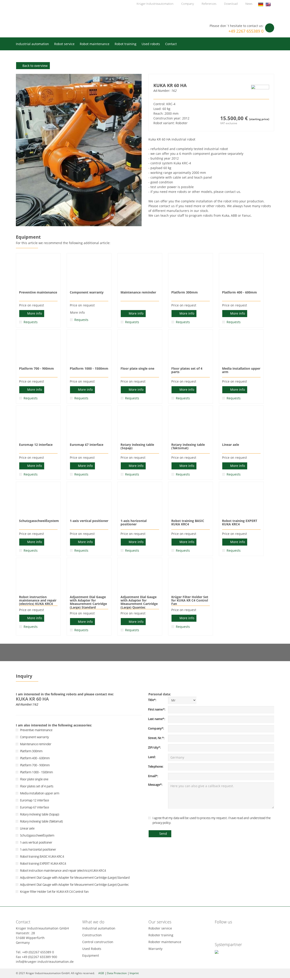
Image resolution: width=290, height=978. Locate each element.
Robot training (125, 44)
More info (34, 313)
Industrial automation (32, 44)
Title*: (152, 700)
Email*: (153, 776)
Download (231, 4)
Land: (152, 757)
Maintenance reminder (35, 744)
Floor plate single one (34, 779)
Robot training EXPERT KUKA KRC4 (43, 863)
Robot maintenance (94, 44)
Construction (92, 935)
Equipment (90, 955)
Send (163, 833)
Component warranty (34, 737)
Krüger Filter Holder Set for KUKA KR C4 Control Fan (54, 891)
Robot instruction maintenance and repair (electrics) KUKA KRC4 (63, 870)
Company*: (156, 728)
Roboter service (160, 928)
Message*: (155, 784)
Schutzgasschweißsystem (37, 835)
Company (187, 4)
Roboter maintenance (164, 942)
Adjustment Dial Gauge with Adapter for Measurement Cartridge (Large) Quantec (74, 884)
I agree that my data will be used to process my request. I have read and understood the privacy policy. (211, 820)
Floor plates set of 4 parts (36, 786)
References (209, 4)
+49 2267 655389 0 (245, 31)
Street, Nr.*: (156, 738)
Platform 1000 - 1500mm (36, 772)
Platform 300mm (31, 751)
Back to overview (35, 65)
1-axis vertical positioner (36, 842)
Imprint (134, 973)
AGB (101, 973)
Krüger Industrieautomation (52, 17)
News (248, 4)
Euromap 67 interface (34, 807)
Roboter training (160, 935)
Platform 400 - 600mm (35, 758)
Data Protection (117, 973)
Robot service (64, 44)
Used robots (151, 44)
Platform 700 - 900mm (35, 765)
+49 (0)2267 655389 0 (38, 952)
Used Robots (91, 948)
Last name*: (156, 719)
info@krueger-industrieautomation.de (45, 961)
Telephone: (155, 766)
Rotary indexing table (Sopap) (39, 814)
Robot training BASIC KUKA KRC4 (42, 856)
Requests (31, 322)
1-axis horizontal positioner (38, 849)
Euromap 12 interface (34, 800)
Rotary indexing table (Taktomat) (41, 821)
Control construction (97, 942)
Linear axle (27, 828)
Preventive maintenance (36, 730)
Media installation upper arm (39, 793)
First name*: (156, 709)
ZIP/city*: (154, 747)
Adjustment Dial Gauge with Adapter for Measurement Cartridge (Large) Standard (75, 877)
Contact (171, 44)
